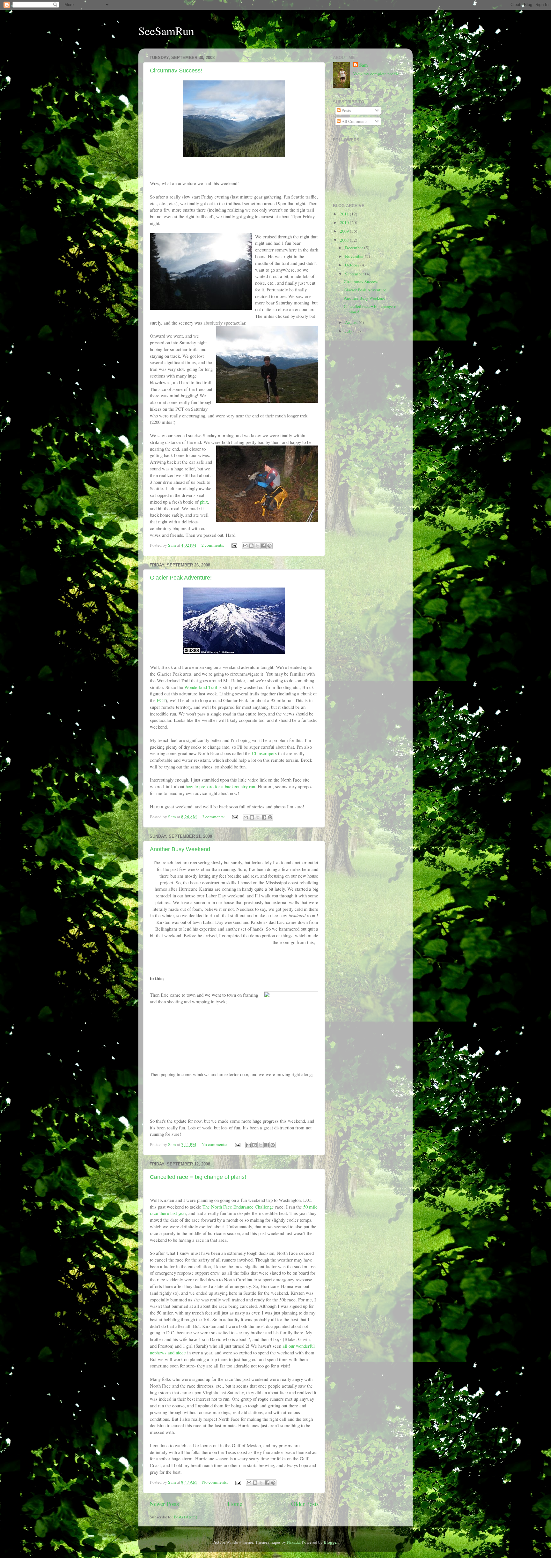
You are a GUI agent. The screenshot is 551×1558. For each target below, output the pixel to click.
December (354, 248)
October (352, 265)
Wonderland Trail (200, 687)
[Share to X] (257, 546)
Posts (346, 110)
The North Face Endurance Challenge (238, 1206)
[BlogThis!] (251, 546)
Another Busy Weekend (180, 849)
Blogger (331, 1542)
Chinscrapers (264, 753)
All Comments (354, 121)
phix (204, 501)
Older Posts (305, 1504)
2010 (345, 222)
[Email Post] (233, 545)
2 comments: (213, 545)
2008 (345, 240)
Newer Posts (164, 1504)
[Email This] (245, 546)
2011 (345, 214)
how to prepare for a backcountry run (220, 786)
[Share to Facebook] (263, 546)
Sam (363, 65)
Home (235, 1504)
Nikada (293, 1542)
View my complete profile (376, 74)
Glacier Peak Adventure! (181, 577)
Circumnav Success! (176, 70)
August (352, 322)
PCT (161, 700)
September (355, 274)
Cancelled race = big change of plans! (198, 1177)
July (349, 331)
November (355, 256)
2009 (345, 231)
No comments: (215, 1144)
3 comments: (214, 817)
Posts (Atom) (185, 1517)
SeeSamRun (166, 30)
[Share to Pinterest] (269, 546)
